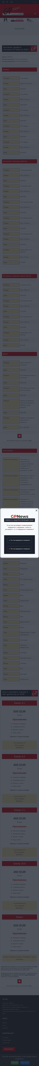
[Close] (36, 510)
